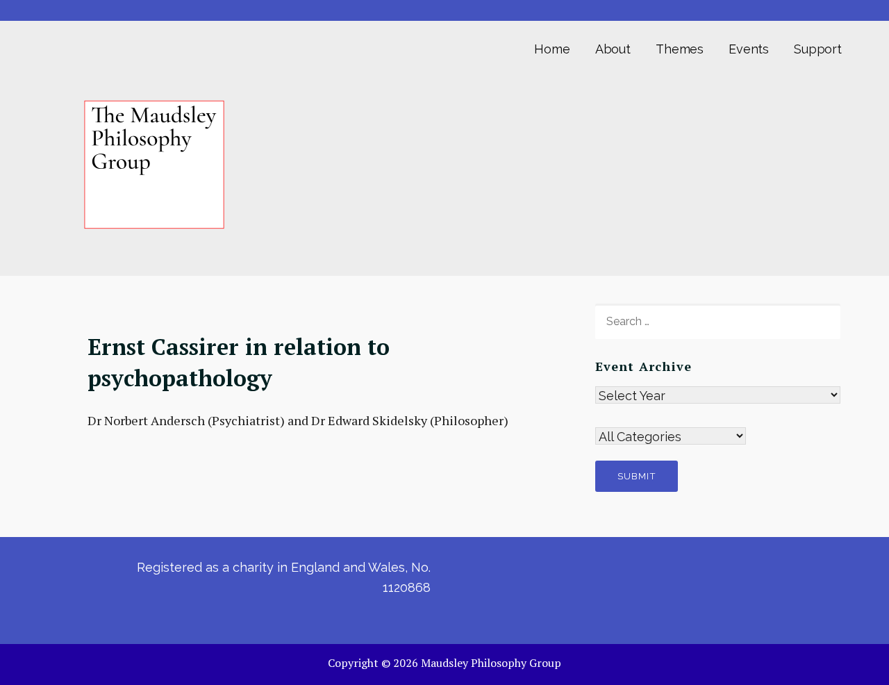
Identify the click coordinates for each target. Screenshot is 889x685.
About (613, 49)
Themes (680, 49)
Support (818, 49)
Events (749, 49)
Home (552, 49)
